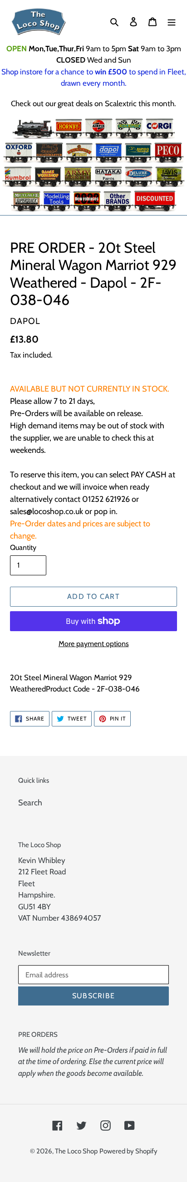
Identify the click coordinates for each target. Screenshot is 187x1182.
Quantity (23, 547)
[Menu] (171, 21)
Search (30, 803)
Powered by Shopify (128, 1151)
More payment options (94, 643)
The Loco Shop (76, 1151)
